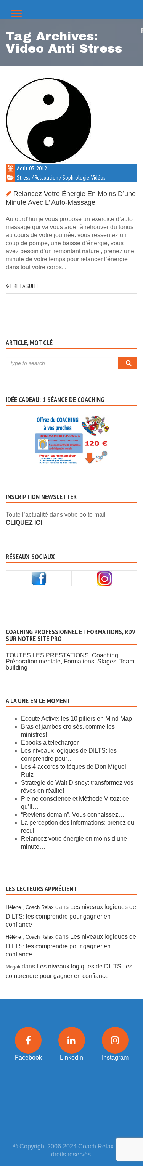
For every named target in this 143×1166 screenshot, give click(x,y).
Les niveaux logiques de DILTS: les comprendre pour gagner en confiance (71, 916)
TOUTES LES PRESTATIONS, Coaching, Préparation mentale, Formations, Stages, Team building (70, 661)
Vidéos (98, 177)
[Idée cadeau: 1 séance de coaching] (71, 430)
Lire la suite (24, 286)
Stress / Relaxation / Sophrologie (53, 177)
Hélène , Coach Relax (30, 907)
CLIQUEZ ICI (24, 522)
